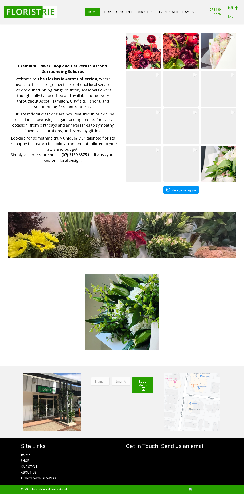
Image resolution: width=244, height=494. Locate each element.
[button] (143, 51)
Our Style (124, 12)
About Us (145, 12)
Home (92, 12)
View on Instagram (184, 190)
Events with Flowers (176, 12)
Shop (107, 12)
